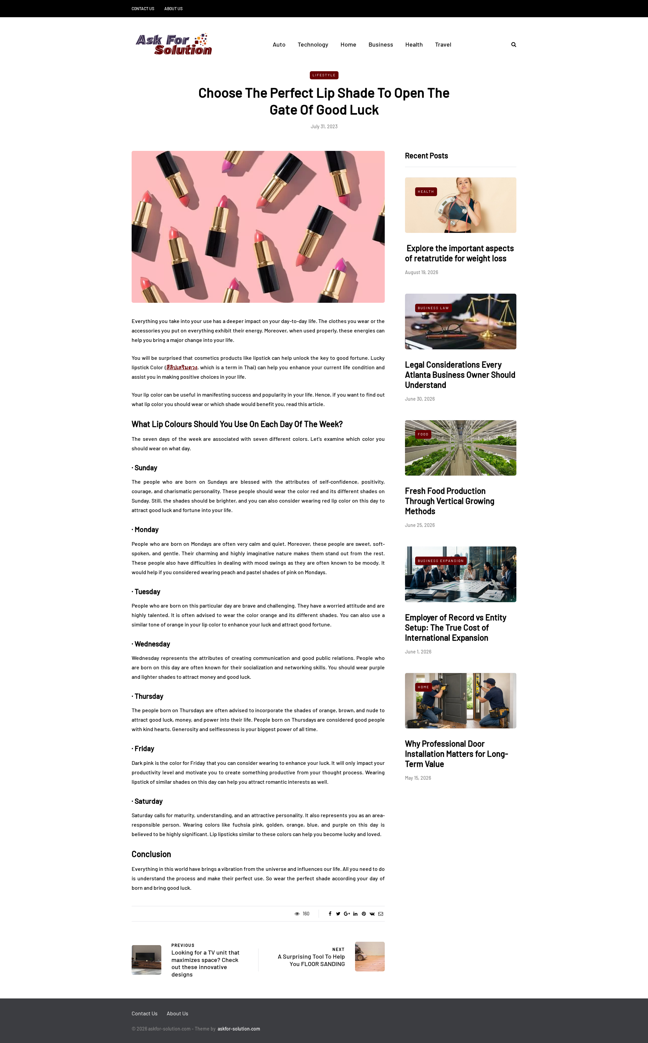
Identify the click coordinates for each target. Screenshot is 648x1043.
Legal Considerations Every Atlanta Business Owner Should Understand (460, 374)
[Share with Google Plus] (347, 913)
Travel (443, 44)
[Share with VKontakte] (372, 913)
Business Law (433, 308)
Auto (279, 44)
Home (348, 44)
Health (414, 44)
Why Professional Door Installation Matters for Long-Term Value (456, 754)
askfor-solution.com (239, 1029)
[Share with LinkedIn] (355, 913)
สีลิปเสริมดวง (181, 367)
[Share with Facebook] (330, 913)
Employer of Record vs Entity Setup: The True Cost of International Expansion (455, 627)
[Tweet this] (338, 913)
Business (381, 44)
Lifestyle (324, 75)
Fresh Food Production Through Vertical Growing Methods (449, 501)
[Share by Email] (380, 913)
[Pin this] (363, 913)
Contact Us (143, 8)
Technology (313, 44)
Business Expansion (441, 561)
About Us (173, 8)
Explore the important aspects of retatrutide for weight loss (459, 253)
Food (423, 434)
